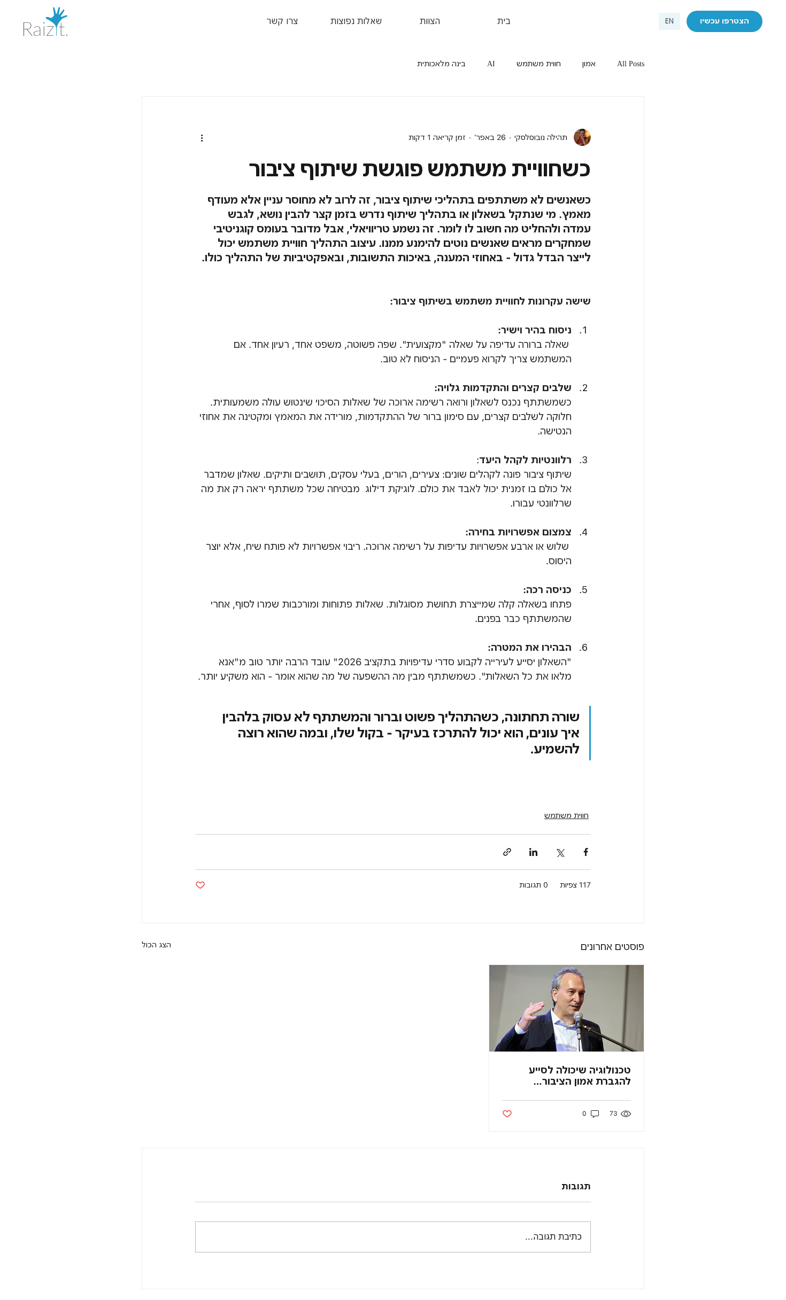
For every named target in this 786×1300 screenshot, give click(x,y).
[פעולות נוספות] (201, 137)
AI (491, 63)
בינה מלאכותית (441, 63)
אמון (589, 63)
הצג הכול (156, 944)
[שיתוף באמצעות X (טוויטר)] (559, 852)
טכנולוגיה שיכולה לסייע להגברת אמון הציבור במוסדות (580, 1075)
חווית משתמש (539, 63)
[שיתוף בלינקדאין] (533, 852)
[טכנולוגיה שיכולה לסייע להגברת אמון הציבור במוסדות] (566, 1008)
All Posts (630, 63)
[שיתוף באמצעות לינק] (507, 852)
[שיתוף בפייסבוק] (586, 852)
